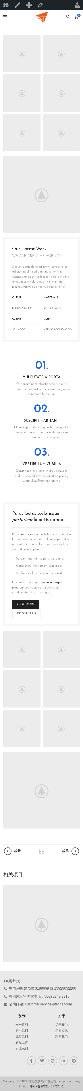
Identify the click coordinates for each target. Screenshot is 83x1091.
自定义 (17, 5)
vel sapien (27, 534)
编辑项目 (40, 5)
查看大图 (76, 888)
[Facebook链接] (31, 1060)
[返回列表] (41, 851)
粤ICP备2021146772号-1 (46, 1086)
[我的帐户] (67, 16)
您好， (77, 5)
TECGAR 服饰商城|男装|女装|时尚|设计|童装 (6, 5)
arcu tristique (52, 582)
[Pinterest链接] (52, 1060)
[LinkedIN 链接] (63, 1060)
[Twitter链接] (42, 1060)
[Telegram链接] (73, 1060)
